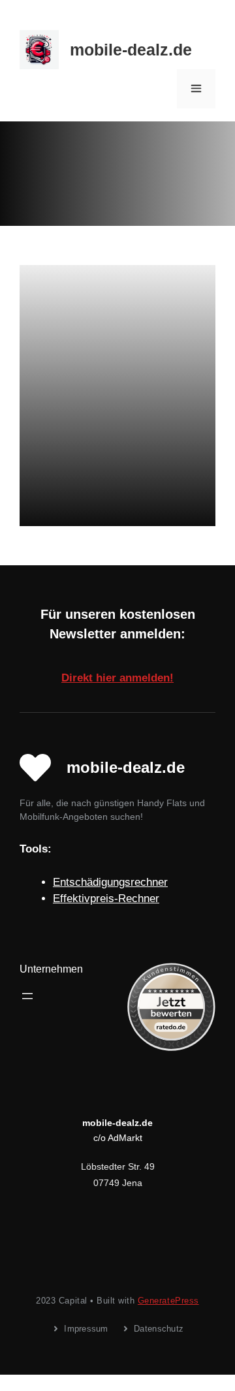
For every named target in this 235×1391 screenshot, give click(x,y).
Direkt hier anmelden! (117, 678)
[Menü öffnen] (27, 996)
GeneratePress (168, 1300)
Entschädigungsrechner (110, 882)
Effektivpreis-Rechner (106, 898)
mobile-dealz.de (131, 49)
